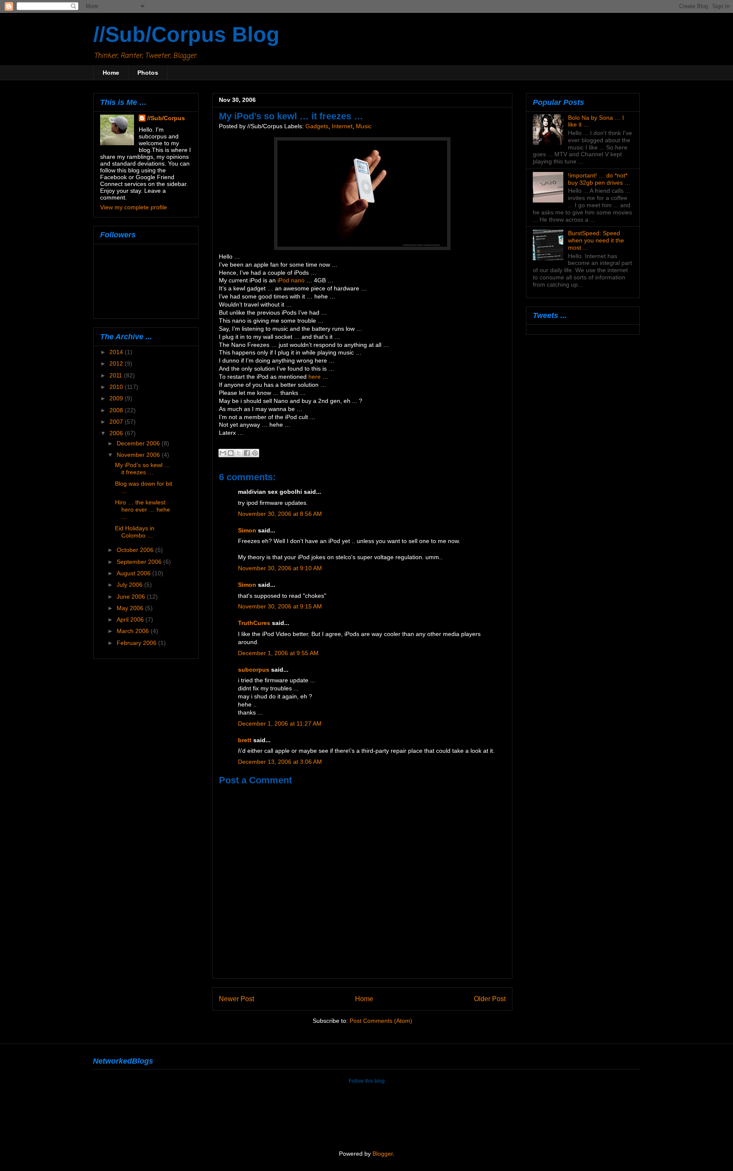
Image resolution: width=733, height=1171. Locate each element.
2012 (117, 363)
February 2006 (137, 642)
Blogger (382, 1154)
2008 (117, 410)
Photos (147, 72)
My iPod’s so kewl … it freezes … (142, 469)
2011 (116, 375)
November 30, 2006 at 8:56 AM (280, 514)
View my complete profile (133, 207)
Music (364, 126)
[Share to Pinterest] (255, 453)
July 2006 (130, 584)
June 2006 (132, 596)
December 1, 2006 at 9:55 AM (278, 653)
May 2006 (131, 608)
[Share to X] (239, 453)
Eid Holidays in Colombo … (134, 532)
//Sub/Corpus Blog (186, 34)
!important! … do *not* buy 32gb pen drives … (599, 179)
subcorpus (253, 670)
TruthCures (254, 623)
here (314, 377)
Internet (342, 126)
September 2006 (140, 561)
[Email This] (222, 453)
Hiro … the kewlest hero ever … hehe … (142, 509)
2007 (117, 421)
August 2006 (134, 573)
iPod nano (291, 280)
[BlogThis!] (231, 453)
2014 (117, 352)
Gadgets (316, 126)
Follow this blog (367, 1081)
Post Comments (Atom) (381, 1021)
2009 (117, 398)
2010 (117, 386)
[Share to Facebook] (247, 453)
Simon (247, 530)
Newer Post (236, 998)
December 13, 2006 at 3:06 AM (280, 762)
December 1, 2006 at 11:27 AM (280, 724)
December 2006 (139, 443)
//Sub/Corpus (166, 118)
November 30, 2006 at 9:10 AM (280, 568)
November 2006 (139, 454)
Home (111, 72)
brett (245, 740)
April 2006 (131, 619)
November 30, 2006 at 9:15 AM (280, 606)
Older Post (490, 998)
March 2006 (134, 631)
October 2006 (136, 549)
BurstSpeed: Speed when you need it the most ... (596, 240)
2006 (117, 433)
